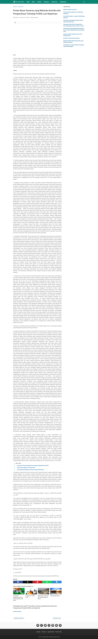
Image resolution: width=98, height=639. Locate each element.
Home (28, 1)
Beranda (38, 631)
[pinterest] (37, 582)
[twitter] (27, 582)
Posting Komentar (34, 17)
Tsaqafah (46, 1)
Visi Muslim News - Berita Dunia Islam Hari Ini (51, 636)
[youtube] (45, 625)
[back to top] (95, 635)
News (33, 1)
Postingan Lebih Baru (19, 618)
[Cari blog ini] (84, 2)
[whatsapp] (47, 582)
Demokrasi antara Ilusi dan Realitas (71, 38)
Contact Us (43, 631)
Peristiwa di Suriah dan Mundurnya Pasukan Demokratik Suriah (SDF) (33, 465)
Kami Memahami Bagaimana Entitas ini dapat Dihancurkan (30, 469)
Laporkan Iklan (51, 631)
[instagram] (49, 625)
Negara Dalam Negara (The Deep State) (26, 467)
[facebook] (18, 582)
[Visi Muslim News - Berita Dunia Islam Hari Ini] (18, 2)
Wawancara (63, 1)
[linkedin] (52, 625)
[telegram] (57, 582)
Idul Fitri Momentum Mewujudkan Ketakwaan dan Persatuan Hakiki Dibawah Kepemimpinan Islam (73, 30)
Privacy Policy (58, 631)
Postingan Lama (56, 618)
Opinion (39, 1)
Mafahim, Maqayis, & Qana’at (70, 9)
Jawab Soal (54, 1)
